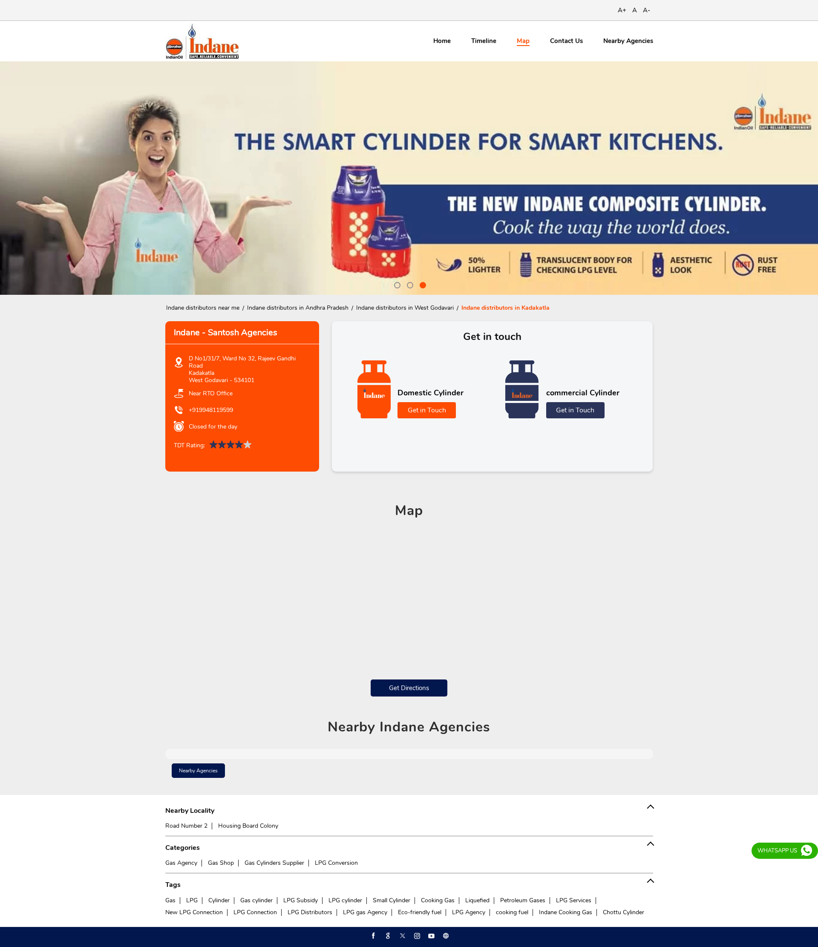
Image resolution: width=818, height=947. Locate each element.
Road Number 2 (186, 826)
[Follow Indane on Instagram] (416, 936)
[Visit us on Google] (387, 936)
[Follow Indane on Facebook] (372, 936)
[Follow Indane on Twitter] (401, 936)
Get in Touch (427, 410)
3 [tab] (422, 284)
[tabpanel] (409, 178)
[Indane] (202, 41)
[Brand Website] (445, 936)
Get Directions (409, 688)
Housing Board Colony (248, 826)
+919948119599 (211, 410)
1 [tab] (396, 284)
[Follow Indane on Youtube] (430, 936)
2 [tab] (409, 284)
